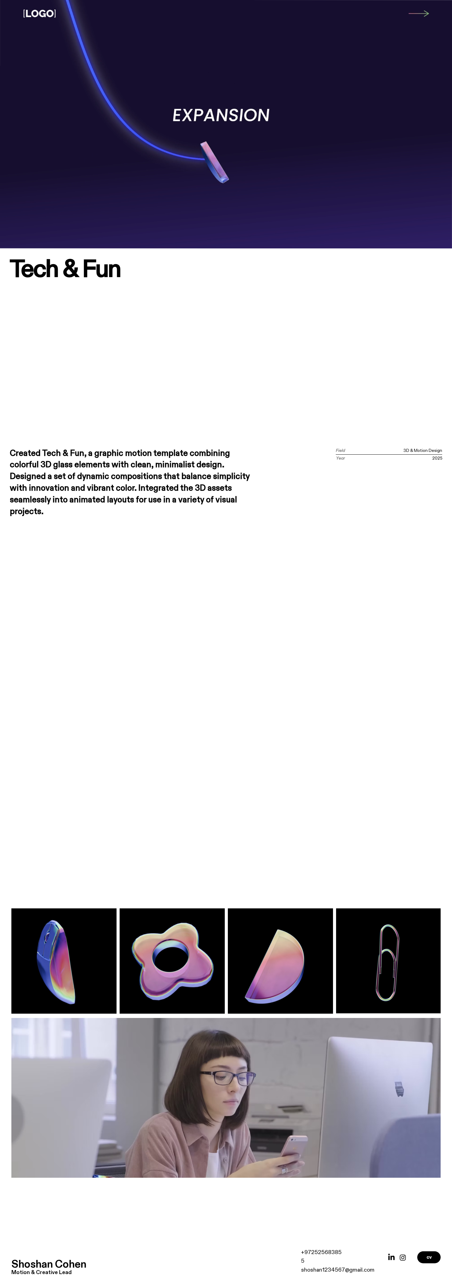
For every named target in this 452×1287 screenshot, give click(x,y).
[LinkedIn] (391, 1257)
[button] (441, 241)
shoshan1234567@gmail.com (338, 1270)
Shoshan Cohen (48, 1264)
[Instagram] (403, 1257)
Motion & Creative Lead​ (41, 1272)
